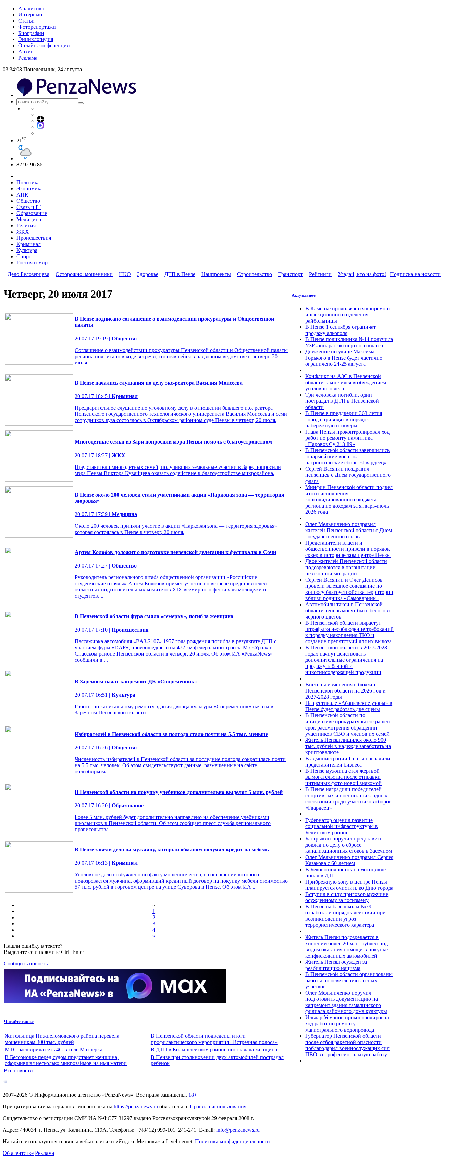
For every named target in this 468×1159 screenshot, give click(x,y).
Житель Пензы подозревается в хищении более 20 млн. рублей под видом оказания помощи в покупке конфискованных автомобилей (346, 946)
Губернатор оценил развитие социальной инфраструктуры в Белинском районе (341, 826)
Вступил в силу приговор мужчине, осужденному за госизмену (347, 897)
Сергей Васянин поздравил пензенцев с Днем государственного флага (348, 475)
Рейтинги (320, 274)
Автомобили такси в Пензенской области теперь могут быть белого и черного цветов (347, 610)
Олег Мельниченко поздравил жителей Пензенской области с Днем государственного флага (348, 530)
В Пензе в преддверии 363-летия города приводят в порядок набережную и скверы (343, 419)
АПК (22, 195)
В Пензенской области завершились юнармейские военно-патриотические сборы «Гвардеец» (347, 456)
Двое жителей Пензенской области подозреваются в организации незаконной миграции (346, 567)
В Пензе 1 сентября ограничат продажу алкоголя (340, 330)
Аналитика (31, 8)
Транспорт (290, 274)
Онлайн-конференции (44, 45)
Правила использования (218, 1106)
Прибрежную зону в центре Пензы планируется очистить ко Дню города (349, 885)
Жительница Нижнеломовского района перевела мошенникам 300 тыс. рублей (62, 1039)
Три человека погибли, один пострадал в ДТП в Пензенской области (342, 401)
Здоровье (147, 274)
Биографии (31, 33)
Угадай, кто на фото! (362, 274)
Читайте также (19, 1021)
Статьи (26, 21)
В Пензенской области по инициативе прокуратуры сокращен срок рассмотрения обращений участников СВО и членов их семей (347, 724)
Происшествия (33, 238)
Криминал (28, 244)
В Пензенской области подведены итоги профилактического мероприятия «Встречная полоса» (214, 1039)
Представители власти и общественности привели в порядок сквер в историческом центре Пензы (348, 549)
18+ (192, 1095)
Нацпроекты (216, 274)
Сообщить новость (26, 964)
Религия (26, 225)
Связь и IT (28, 207)
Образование (31, 213)
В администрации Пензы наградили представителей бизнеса (347, 762)
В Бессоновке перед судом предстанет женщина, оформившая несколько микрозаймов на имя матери (66, 1060)
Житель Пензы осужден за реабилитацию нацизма (336, 965)
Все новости (18, 1070)
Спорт (23, 256)
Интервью (30, 14)
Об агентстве (18, 1153)
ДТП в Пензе (179, 274)
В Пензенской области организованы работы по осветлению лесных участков (349, 980)
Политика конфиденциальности (232, 1141)
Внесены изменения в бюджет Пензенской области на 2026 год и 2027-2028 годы (345, 691)
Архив (26, 51)
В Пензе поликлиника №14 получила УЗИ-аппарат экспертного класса (349, 342)
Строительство (254, 274)
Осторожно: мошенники (84, 274)
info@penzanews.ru (238, 1130)
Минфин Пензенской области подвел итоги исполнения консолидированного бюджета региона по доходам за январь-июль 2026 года (349, 499)
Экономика (29, 188)
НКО (125, 274)
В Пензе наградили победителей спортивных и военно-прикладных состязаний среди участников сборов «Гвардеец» (348, 798)
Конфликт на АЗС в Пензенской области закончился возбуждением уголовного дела (345, 382)
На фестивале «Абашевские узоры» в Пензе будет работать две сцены (348, 706)
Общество (28, 201)
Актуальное (304, 295)
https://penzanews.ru (136, 1106)
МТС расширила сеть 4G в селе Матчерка (53, 1049)
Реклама (27, 58)
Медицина (28, 219)
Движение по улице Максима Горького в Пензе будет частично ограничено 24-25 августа (343, 358)
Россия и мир (32, 262)
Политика (28, 182)
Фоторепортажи (37, 27)
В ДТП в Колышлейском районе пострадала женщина (214, 1049)
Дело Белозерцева (28, 274)
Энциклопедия (35, 39)
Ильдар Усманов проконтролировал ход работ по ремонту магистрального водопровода (347, 1023)
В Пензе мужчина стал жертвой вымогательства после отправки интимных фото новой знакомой (343, 777)
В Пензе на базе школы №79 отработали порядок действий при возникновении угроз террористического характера (345, 915)
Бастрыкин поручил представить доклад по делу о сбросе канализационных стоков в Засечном (348, 845)
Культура (26, 250)
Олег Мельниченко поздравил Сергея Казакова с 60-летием (349, 860)
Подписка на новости (415, 274)
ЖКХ (22, 232)
